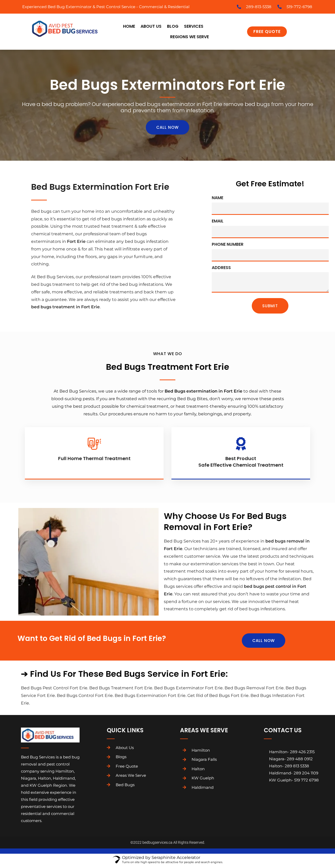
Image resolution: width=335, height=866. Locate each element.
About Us (151, 26)
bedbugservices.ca (157, 842)
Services (193, 26)
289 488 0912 (300, 758)
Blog (172, 26)
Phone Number (227, 244)
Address (221, 268)
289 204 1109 (306, 772)
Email (218, 221)
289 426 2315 (302, 751)
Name (217, 198)
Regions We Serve (189, 37)
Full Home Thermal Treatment (94, 458)
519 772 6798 (306, 780)
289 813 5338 (297, 765)
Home (129, 26)
